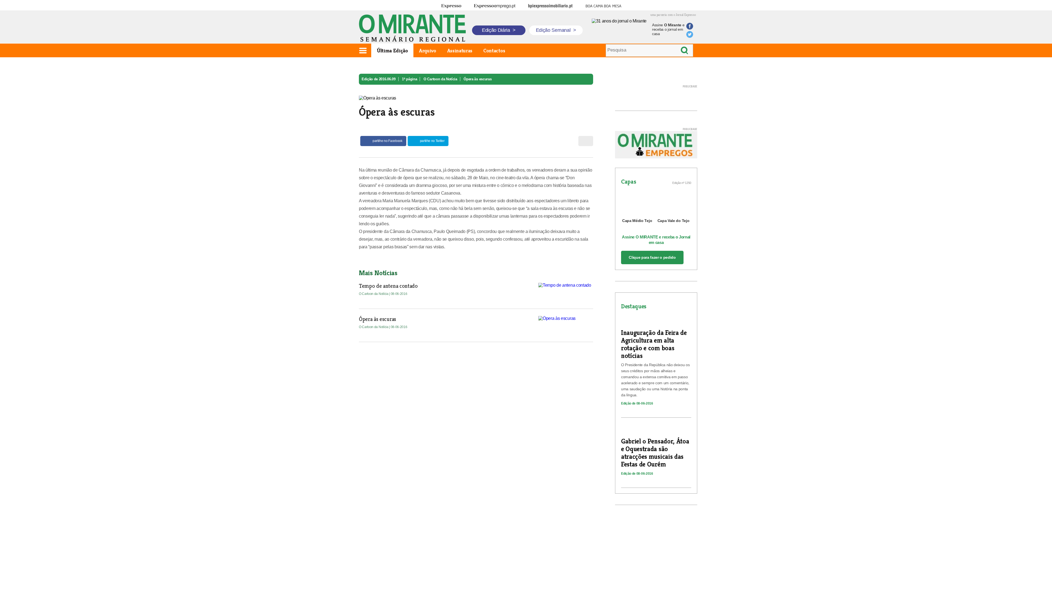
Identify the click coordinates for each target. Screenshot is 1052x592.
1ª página (409, 79)
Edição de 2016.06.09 (379, 79)
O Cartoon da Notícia (440, 79)
